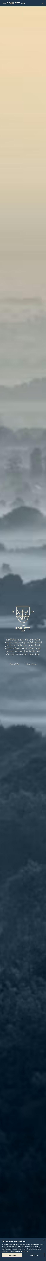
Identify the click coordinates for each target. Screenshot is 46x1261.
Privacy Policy (25, 1251)
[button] (42, 3)
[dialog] (23, 1249)
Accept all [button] (12, 1255)
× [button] (43, 1240)
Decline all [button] (34, 1255)
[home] (13, 3)
